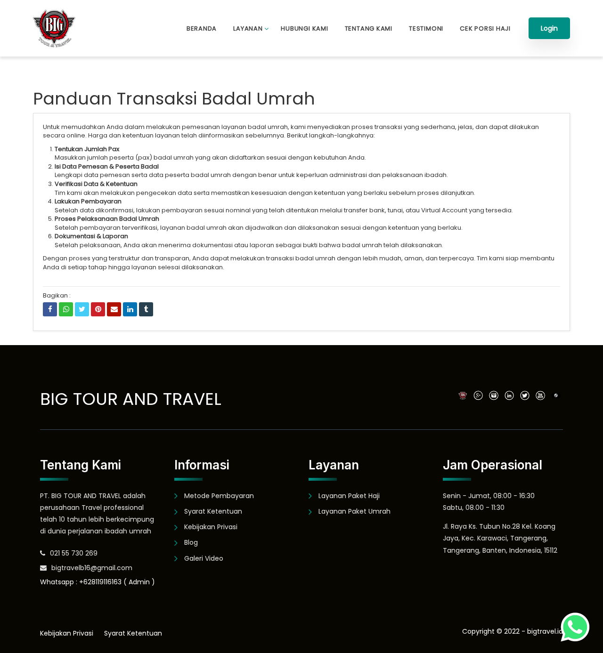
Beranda (202, 28)
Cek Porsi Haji (485, 28)
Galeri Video (203, 558)
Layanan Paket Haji (349, 495)
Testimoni (426, 28)
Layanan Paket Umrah (354, 511)
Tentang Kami (368, 28)
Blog (191, 542)
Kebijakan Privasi (210, 527)
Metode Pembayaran (219, 495)
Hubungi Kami (304, 28)
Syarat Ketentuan (213, 511)
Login (549, 28)
